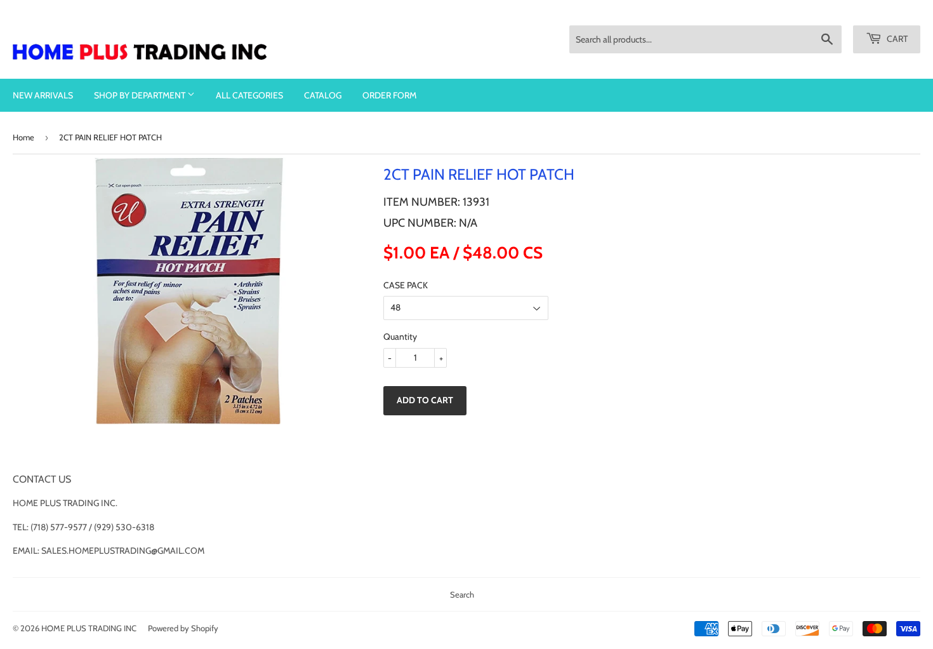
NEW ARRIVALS (43, 95)
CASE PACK (405, 285)
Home (23, 137)
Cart (896, 38)
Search (462, 594)
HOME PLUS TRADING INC (88, 628)
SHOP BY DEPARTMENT (140, 95)
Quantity (400, 336)
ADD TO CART (425, 400)
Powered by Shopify (183, 628)
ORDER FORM (389, 95)
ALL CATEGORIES (249, 95)
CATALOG (322, 95)
